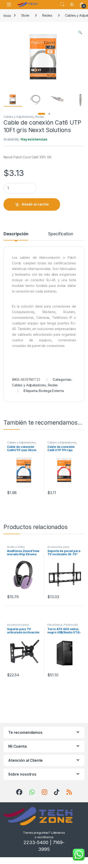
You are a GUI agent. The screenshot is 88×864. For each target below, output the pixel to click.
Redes (47, 15)
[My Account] (72, 4)
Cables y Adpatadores (19, 116)
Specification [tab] (60, 234)
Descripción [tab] (16, 234)
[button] (80, 32)
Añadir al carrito (35, 204)
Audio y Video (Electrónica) (16, 548)
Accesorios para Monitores (58, 548)
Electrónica (54, 624)
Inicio (7, 15)
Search (62, 4)
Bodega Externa (51, 391)
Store (25, 15)
